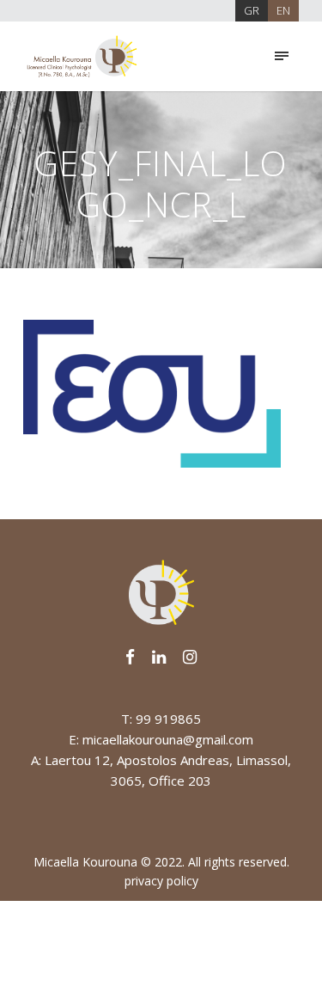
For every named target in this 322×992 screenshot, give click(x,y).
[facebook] (130, 657)
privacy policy (161, 881)
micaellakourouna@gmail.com (167, 739)
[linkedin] (159, 657)
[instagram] (190, 657)
